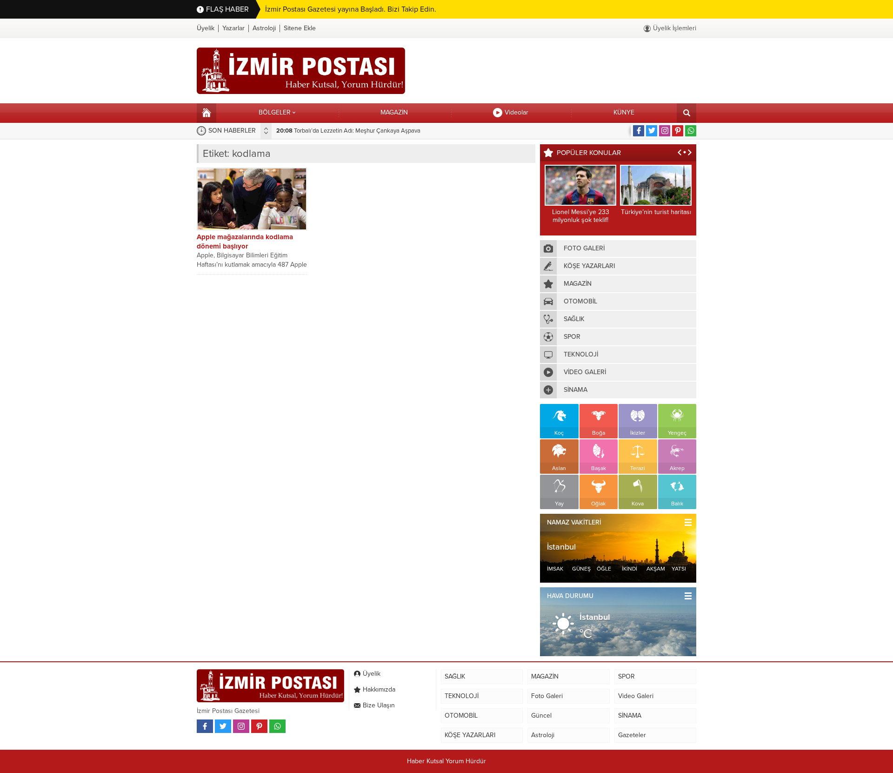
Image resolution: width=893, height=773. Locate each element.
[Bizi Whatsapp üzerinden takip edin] (690, 130)
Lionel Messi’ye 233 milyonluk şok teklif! (580, 216)
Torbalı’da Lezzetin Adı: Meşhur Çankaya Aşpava (348, 130)
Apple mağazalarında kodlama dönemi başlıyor (245, 241)
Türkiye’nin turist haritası (656, 212)
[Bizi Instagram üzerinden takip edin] (664, 130)
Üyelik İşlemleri (674, 28)
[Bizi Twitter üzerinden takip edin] (651, 130)
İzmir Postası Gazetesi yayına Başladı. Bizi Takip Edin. (350, 9)
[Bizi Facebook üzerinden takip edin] (638, 130)
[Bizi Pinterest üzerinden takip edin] (677, 130)
